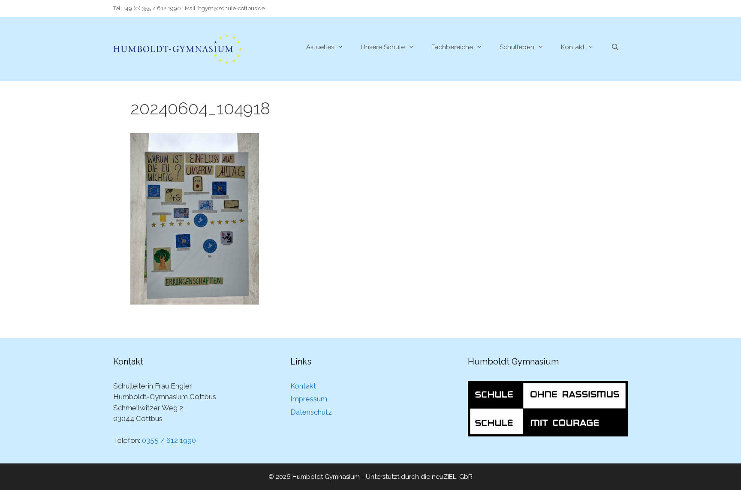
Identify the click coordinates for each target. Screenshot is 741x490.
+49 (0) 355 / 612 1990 (152, 8)
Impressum (308, 398)
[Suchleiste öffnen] (615, 47)
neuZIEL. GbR (452, 477)
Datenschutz (311, 412)
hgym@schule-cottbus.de (231, 8)
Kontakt (572, 47)
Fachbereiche (452, 47)
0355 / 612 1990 (169, 440)
